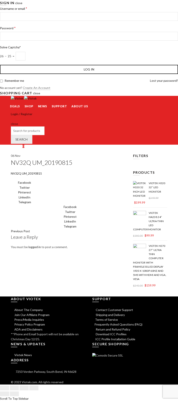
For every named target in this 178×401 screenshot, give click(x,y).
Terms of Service (106, 319)
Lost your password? (164, 80)
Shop (29, 106)
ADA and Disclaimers (28, 329)
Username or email (13, 8)
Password (8, 28)
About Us (79, 106)
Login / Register (21, 114)
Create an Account (36, 88)
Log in (89, 69)
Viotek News (23, 355)
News (42, 106)
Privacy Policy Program (29, 324)
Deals (15, 106)
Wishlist (17, 146)
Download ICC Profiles (111, 334)
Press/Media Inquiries (29, 319)
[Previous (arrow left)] (4, 393)
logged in (34, 247)
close (18, 3)
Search (21, 139)
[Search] (12, 119)
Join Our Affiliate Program (31, 315)
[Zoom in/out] (33, 388)
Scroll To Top (9, 398)
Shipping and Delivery (110, 315)
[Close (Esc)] (4, 388)
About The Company (28, 310)
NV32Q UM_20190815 (26, 173)
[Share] (14, 388)
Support (59, 106)
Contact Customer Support (114, 310)
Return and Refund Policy (112, 329)
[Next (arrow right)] (14, 393)
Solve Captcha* (10, 47)
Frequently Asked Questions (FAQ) (118, 324)
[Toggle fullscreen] (24, 388)
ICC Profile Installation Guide (115, 339)
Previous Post (20, 231)
